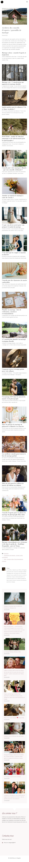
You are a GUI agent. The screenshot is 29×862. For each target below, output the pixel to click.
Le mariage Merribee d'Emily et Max (12, 652)
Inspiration (6, 553)
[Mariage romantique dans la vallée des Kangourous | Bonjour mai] (14, 603)
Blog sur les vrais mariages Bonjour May (14, 717)
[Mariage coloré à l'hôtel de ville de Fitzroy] (14, 733)
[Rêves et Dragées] (2, 2)
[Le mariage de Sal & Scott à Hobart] (14, 774)
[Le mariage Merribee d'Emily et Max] (14, 649)
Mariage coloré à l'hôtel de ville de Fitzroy (13, 736)
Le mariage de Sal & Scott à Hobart (12, 776)
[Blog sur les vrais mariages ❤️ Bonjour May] (14, 715)
